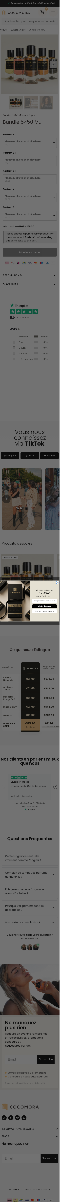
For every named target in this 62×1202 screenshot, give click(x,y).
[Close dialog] (57, 582)
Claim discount (44, 606)
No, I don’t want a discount (44, 611)
